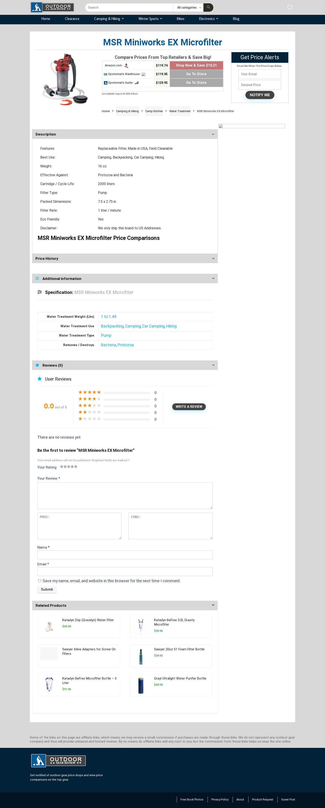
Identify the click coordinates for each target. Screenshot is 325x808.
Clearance (72, 18)
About (240, 799)
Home (46, 18)
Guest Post (288, 799)
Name (43, 547)
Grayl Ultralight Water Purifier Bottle (180, 678)
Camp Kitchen (154, 111)
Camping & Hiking (107, 18)
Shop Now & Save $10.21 (196, 65)
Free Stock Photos (191, 799)
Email (43, 564)
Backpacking (112, 326)
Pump (106, 335)
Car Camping (153, 326)
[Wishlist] (289, 8)
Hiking (171, 326)
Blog (236, 18)
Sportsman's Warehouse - (124, 74)
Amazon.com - (114, 65)
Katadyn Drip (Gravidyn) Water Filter (88, 620)
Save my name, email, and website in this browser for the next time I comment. (112, 581)
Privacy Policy (219, 799)
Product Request (262, 799)
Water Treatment (180, 111)
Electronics (207, 18)
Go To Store (196, 74)
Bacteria (108, 345)
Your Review (48, 478)
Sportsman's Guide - (121, 82)
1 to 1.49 (108, 316)
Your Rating (47, 467)
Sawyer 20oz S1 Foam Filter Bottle (179, 649)
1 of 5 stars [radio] (61, 466)
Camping (133, 326)
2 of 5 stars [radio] (63, 466)
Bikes (180, 18)
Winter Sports (149, 18)
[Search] (208, 7)
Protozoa (126, 345)
